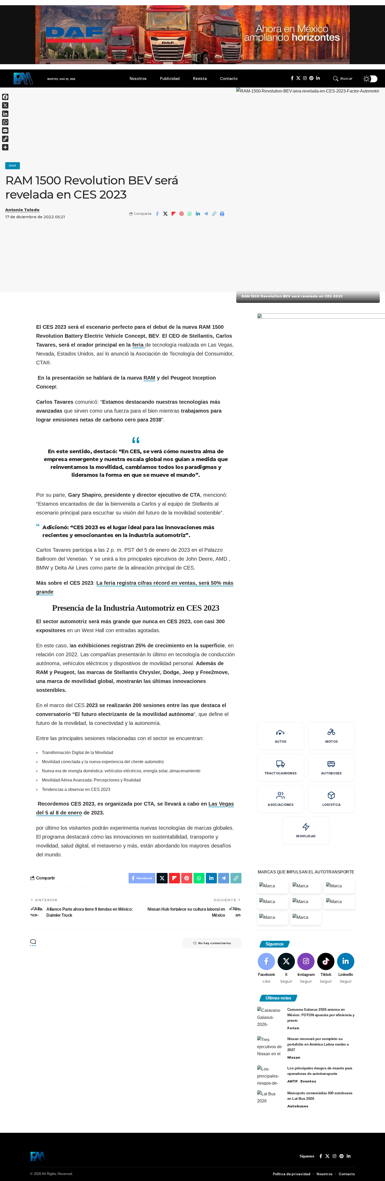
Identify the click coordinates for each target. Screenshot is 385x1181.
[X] (298, 78)
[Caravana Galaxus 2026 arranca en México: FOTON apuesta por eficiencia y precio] (270, 1016)
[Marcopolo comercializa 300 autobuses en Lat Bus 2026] (270, 1100)
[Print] (222, 214)
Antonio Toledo (22, 209)
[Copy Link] (214, 214)
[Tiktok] (326, 968)
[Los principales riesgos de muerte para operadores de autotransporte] (270, 1075)
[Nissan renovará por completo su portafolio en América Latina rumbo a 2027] (270, 1046)
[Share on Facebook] (157, 214)
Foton (293, 1028)
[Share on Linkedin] (197, 214)
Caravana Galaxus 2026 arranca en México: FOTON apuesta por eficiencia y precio (321, 1015)
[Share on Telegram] (206, 214)
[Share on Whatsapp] (189, 214)
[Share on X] (165, 214)
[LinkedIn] (318, 78)
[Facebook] (292, 78)
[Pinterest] (311, 78)
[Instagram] (305, 78)
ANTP (292, 1081)
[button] (345, 78)
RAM (12, 165)
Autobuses (297, 1106)
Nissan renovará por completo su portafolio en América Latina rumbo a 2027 (318, 1044)
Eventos (308, 1081)
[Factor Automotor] (38, 1156)
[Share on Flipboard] (173, 214)
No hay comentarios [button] (214, 943)
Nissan (293, 1057)
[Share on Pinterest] (181, 214)
